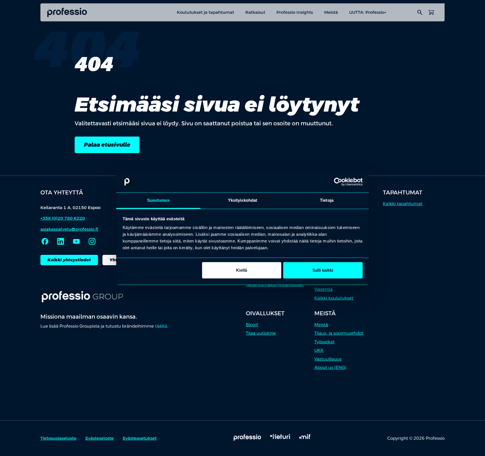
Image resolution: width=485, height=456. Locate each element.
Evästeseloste (99, 438)
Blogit (252, 324)
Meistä (331, 12)
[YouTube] (76, 241)
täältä (161, 326)
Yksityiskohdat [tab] (242, 200)
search (420, 12)
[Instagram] (92, 241)
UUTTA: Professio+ (367, 12)
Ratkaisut (255, 12)
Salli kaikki (322, 270)
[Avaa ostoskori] (431, 12)
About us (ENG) (330, 367)
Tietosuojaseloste (58, 438)
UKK (319, 350)
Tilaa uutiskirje (261, 333)
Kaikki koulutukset (333, 298)
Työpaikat (324, 341)
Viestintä (323, 289)
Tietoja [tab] (326, 200)
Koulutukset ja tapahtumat (205, 12)
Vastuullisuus (328, 359)
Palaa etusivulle (107, 144)
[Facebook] (44, 241)
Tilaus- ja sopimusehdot (338, 333)
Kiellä (241, 270)
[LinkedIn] (60, 241)
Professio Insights (294, 12)
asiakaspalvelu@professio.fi (69, 229)
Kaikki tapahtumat (402, 203)
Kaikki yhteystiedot (69, 259)
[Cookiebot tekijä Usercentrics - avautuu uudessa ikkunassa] (338, 182)
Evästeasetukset (140, 438)
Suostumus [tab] (158, 200)
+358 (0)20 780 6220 (62, 218)
